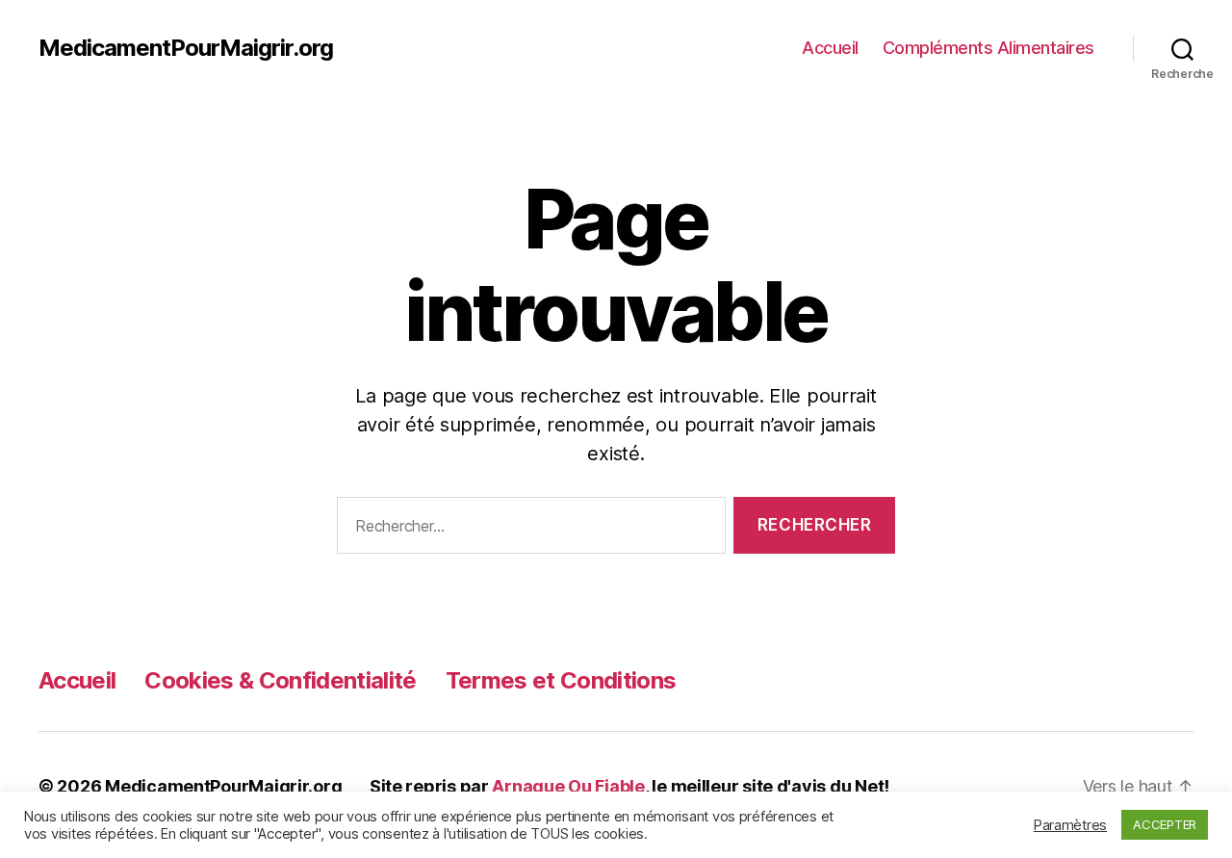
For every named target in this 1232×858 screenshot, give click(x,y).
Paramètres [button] (1070, 825)
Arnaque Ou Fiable (568, 786)
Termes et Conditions (561, 680)
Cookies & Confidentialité (280, 680)
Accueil (830, 48)
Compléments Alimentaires (988, 48)
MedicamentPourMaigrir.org (185, 48)
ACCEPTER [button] (1164, 824)
